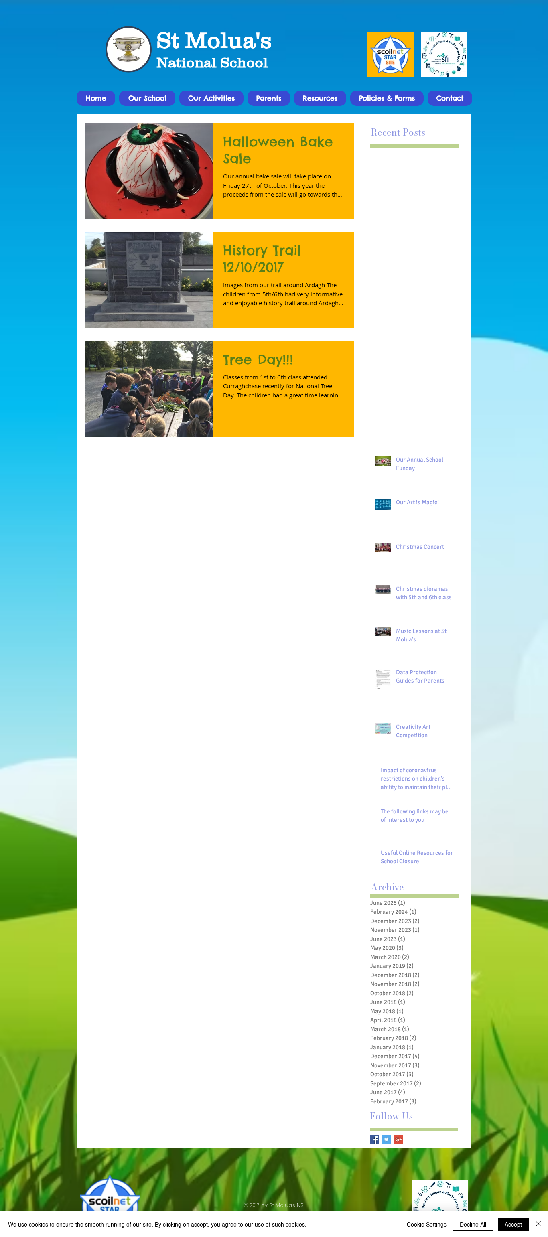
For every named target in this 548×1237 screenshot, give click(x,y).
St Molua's (214, 40)
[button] (147, 98)
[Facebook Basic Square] (374, 1139)
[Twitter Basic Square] (386, 1139)
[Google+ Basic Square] (398, 1139)
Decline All (473, 1224)
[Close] (538, 1224)
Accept (513, 1224)
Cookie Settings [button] (427, 1224)
